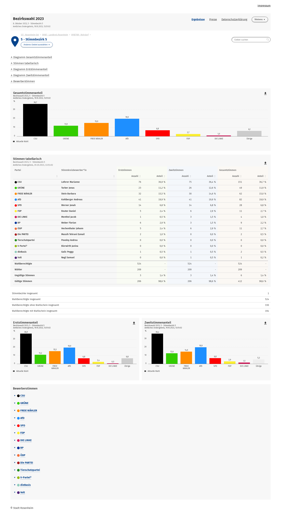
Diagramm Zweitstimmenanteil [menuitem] (31, 75)
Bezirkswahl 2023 (28, 18)
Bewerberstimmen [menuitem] (24, 81)
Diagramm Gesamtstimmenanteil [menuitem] (32, 57)
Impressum (264, 5)
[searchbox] (251, 39)
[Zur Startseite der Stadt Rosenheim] (75, 7)
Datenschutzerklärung (234, 19)
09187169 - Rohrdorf (80, 35)
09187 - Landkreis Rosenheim (55, 35)
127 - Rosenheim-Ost (30, 35)
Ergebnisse (198, 19)
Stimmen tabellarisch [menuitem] (26, 63)
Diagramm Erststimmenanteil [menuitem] (30, 69)
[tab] (140, 396)
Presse (213, 19)
